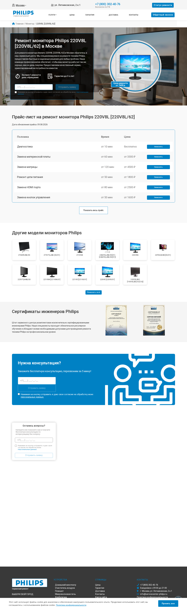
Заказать (158, 147)
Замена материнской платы (34, 156)
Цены (72, 15)
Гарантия (89, 15)
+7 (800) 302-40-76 (107, 3)
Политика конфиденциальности (71, 605)
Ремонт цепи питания (30, 177)
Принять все (168, 603)
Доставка (113, 15)
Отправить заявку (67, 87)
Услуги (51, 15)
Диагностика (25, 146)
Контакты (133, 15)
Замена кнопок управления (33, 197)
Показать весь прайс (93, 210)
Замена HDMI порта (28, 187)
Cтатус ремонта (163, 5)
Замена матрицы (27, 166)
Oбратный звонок (163, 15)
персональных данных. (32, 397)
